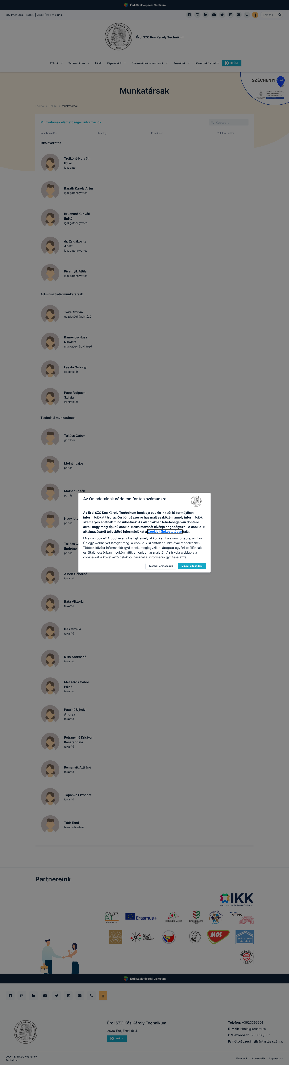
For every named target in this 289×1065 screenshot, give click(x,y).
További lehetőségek (161, 565)
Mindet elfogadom (191, 565)
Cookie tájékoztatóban (165, 531)
